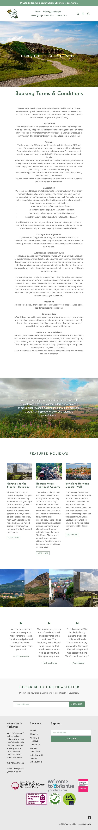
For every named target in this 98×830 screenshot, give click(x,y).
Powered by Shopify (83, 824)
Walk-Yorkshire (70, 824)
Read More (13, 538)
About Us (34, 734)
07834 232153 (17, 763)
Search (33, 730)
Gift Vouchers (36, 762)
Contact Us (35, 744)
